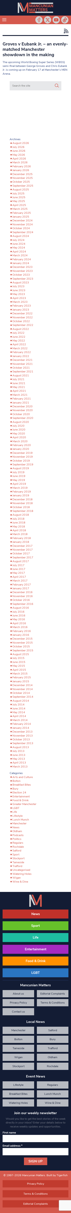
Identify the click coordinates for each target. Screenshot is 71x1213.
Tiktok (64, 20)
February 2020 (21, 445)
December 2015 (22, 639)
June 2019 (18, 476)
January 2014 (20, 728)
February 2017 (21, 585)
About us (18, 994)
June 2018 (18, 522)
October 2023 (21, 275)
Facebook (39, 20)
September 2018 (22, 511)
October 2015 (21, 646)
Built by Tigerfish (57, 1175)
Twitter (47, 20)
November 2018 (22, 503)
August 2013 (20, 747)
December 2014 (22, 685)
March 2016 (20, 627)
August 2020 (20, 422)
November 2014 (22, 689)
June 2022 (18, 337)
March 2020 (20, 441)
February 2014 (21, 724)
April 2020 (19, 437)
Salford (16, 851)
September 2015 (22, 650)
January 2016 (20, 635)
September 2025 (22, 186)
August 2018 (20, 515)
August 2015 (20, 654)
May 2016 (18, 619)
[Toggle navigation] (4, 20)
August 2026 (20, 143)
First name (9, 1132)
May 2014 (18, 712)
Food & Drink (20, 800)
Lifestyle (17, 816)
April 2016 (19, 623)
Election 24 (19, 792)
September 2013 (22, 743)
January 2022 (20, 356)
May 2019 (18, 480)
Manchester (19, 823)
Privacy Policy (18, 1003)
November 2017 (22, 550)
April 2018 (19, 530)
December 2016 (22, 592)
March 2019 (20, 488)
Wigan (16, 878)
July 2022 (18, 333)
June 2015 (18, 662)
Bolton (16, 781)
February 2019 (21, 492)
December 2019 (22, 453)
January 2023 (20, 310)
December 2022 (22, 313)
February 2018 (21, 538)
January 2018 (20, 542)
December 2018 (22, 499)
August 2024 (20, 236)
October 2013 (21, 739)
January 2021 (20, 403)
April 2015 (19, 670)
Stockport (18, 858)
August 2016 (20, 608)
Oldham (17, 831)
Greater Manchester (24, 804)
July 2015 (18, 658)
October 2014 (21, 693)
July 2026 (18, 147)
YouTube (56, 20)
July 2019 (18, 472)
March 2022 (20, 348)
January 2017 (20, 588)
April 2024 (19, 252)
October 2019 (21, 461)
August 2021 (20, 375)
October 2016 (21, 600)
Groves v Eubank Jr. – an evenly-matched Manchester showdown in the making (35, 49)
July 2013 (18, 751)
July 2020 (18, 426)
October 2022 (21, 321)
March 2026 (20, 162)
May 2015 (18, 666)
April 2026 (19, 159)
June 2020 (18, 430)
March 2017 (20, 581)
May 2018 (18, 526)
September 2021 (22, 371)
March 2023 (20, 302)
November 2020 (22, 410)
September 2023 (22, 279)
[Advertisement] (35, 114)
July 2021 (18, 379)
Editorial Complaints (52, 994)
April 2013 (19, 763)
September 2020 (22, 418)
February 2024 (21, 259)
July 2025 (18, 193)
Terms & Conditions (52, 1003)
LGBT (15, 808)
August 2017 (20, 561)
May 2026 (18, 155)
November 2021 (22, 364)
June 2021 (18, 383)
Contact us (18, 1012)
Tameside (18, 862)
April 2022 (19, 344)
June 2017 (18, 569)
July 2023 (18, 286)
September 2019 (22, 464)
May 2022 (18, 341)
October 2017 (21, 553)
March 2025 (20, 209)
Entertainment (21, 796)
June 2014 (18, 708)
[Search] (56, 85)
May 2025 (18, 201)
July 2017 (18, 565)
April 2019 (19, 484)
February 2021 (21, 399)
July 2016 (18, 612)
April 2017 (19, 577)
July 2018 (18, 519)
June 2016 (18, 615)
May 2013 (18, 759)
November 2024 (22, 224)
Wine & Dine (20, 882)
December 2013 (22, 732)
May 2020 (18, 433)
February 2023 (21, 306)
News (15, 827)
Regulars (17, 843)
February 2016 (21, 631)
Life (14, 812)
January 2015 (20, 681)
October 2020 (21, 414)
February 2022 (21, 352)
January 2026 (20, 170)
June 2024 (18, 244)
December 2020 (22, 406)
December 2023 (22, 267)
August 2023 (20, 282)
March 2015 (20, 674)
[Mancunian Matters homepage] (35, 8)
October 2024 (21, 228)
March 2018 (20, 534)
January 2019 (20, 495)
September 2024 (22, 232)
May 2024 (18, 248)
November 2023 (22, 271)
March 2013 (20, 767)
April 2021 (19, 391)
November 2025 (22, 178)
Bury (15, 789)
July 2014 (18, 704)
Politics (16, 839)
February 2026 (21, 166)
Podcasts (18, 835)
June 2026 (18, 151)
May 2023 (18, 294)
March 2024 (20, 255)
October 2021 (21, 368)
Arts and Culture (22, 777)
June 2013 (18, 755)
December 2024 (22, 220)
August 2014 (20, 701)
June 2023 (18, 290)
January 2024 (20, 263)
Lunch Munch (20, 820)
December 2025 (22, 174)
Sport (15, 854)
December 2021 (22, 360)
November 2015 (22, 643)
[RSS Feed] (65, 31)
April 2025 (19, 205)
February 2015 (21, 677)
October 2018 (21, 507)
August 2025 (20, 189)
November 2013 (22, 736)
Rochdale (18, 847)
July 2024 (18, 240)
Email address (12, 1145)
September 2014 (22, 697)
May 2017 (18, 573)
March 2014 (20, 720)
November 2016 (22, 596)
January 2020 (20, 449)
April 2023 (19, 298)
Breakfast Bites (21, 785)
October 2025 (21, 182)
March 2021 (20, 395)
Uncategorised (21, 870)
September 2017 (22, 557)
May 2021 (18, 387)
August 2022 (20, 329)
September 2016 (22, 604)
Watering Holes (22, 874)
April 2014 (19, 716)
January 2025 (20, 217)
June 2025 (18, 197)
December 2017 (22, 546)
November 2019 (22, 457)
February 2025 (21, 213)
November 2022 (22, 317)
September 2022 (22, 325)
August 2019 (20, 468)
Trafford (17, 866)
